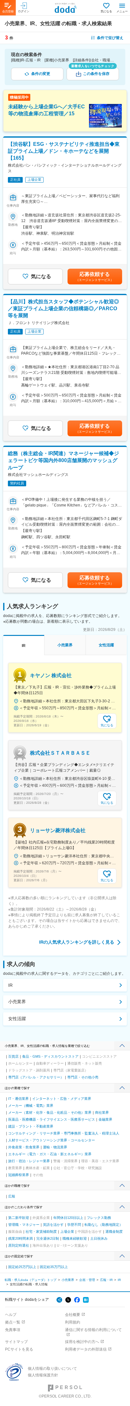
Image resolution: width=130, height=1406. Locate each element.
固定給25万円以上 (22, 1267)
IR (10, 985)
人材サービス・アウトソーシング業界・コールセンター (51, 1140)
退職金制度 (114, 1231)
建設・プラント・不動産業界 (30, 1126)
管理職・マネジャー (23, 1224)
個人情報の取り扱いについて (52, 1368)
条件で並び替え (110, 38)
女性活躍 (17, 1018)
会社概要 (72, 1314)
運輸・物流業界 (55, 1147)
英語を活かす (53, 1224)
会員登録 (8, 11)
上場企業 (67, 1231)
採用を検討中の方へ (82, 1342)
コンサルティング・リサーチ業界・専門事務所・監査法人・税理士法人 (63, 1133)
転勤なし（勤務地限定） (104, 1224)
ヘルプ (10, 1314)
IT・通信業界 (18, 1098)
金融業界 (105, 1119)
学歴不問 (74, 1224)
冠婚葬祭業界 (18, 1175)
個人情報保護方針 (43, 1375)
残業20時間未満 (20, 1238)
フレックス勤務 (99, 1218)
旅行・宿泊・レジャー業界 (29, 1161)
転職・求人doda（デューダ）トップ (30, 1280)
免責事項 (12, 1330)
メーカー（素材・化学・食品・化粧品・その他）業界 (50, 1112)
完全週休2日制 (47, 1238)
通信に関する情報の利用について (93, 1330)
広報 (11, 1196)
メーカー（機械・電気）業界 (30, 1105)
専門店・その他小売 (82, 1077)
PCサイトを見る (19, 1349)
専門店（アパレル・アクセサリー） (36, 1077)
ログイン (23, 11)
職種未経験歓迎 (74, 1238)
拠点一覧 (12, 1322)
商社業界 (102, 1112)
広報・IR (106, 1280)
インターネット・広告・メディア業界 (61, 1098)
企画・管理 (87, 1280)
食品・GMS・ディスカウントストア (50, 1056)
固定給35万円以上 (54, 1267)
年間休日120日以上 (68, 1218)
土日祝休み (99, 1238)
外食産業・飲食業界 (23, 1147)
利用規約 (72, 1322)
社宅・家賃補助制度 (41, 1231)
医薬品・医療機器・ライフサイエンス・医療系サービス (51, 1119)
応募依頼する (95, 276)
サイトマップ (16, 1342)
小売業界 (17, 1001)
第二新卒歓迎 (18, 1218)
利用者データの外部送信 (86, 1349)
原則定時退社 (18, 1245)
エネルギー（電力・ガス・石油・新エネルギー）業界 (50, 1154)
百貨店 (13, 1056)
